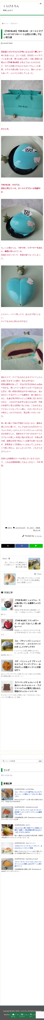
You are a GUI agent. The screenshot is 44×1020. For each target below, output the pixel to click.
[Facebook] (22, 546)
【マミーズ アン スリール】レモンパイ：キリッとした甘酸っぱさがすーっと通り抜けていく (29, 864)
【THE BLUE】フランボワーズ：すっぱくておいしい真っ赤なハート (27, 623)
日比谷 (38, 528)
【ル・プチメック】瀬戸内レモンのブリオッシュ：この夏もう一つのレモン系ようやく (28, 794)
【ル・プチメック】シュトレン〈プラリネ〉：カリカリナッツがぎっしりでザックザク (27, 644)
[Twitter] (8, 546)
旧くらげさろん (7, 775)
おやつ (15, 23)
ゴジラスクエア (20, 528)
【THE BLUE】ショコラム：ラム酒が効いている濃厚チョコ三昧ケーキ (27, 603)
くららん (38, 536)
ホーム (6, 23)
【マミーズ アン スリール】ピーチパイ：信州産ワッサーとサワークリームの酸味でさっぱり (29, 812)
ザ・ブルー (30, 528)
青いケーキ (36, 530)
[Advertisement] (22, 496)
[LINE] (36, 546)
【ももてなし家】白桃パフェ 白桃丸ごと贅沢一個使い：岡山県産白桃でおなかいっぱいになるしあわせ (28, 830)
